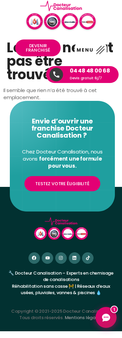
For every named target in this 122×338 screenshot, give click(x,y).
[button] (91, 50)
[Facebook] (34, 258)
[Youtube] (47, 258)
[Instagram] (61, 258)
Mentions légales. (84, 317)
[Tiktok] (88, 258)
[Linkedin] (74, 258)
